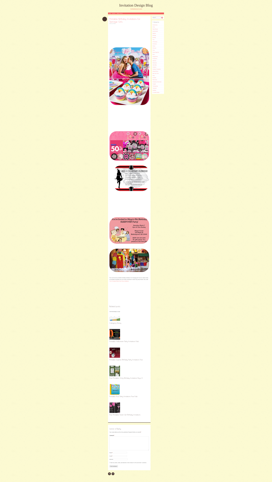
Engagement (155, 56)
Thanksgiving (155, 86)
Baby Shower (155, 29)
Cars (153, 39)
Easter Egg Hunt (156, 52)
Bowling (154, 37)
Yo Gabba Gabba (156, 92)
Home (110, 13)
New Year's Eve (156, 73)
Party (154, 75)
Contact (114, 13)
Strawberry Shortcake (157, 81)
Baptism (154, 33)
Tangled (154, 84)
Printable (154, 77)
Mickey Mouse (155, 71)
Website (111, 459)
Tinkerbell (155, 88)
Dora (154, 50)
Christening (155, 41)
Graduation (155, 58)
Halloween (155, 62)
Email (110, 456)
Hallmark (154, 60)
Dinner (154, 46)
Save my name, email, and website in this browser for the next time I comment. (128, 462)
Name (110, 452)
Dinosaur (154, 48)
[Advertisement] (129, 36)
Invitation (154, 67)
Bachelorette (155, 31)
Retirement (155, 79)
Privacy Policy (120, 13)
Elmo (154, 54)
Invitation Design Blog (136, 5)
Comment (111, 435)
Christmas (155, 43)
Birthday (154, 35)
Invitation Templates (157, 69)
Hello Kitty (155, 65)
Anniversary (155, 24)
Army (154, 26)
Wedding (154, 90)
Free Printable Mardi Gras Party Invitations (119, 281)
